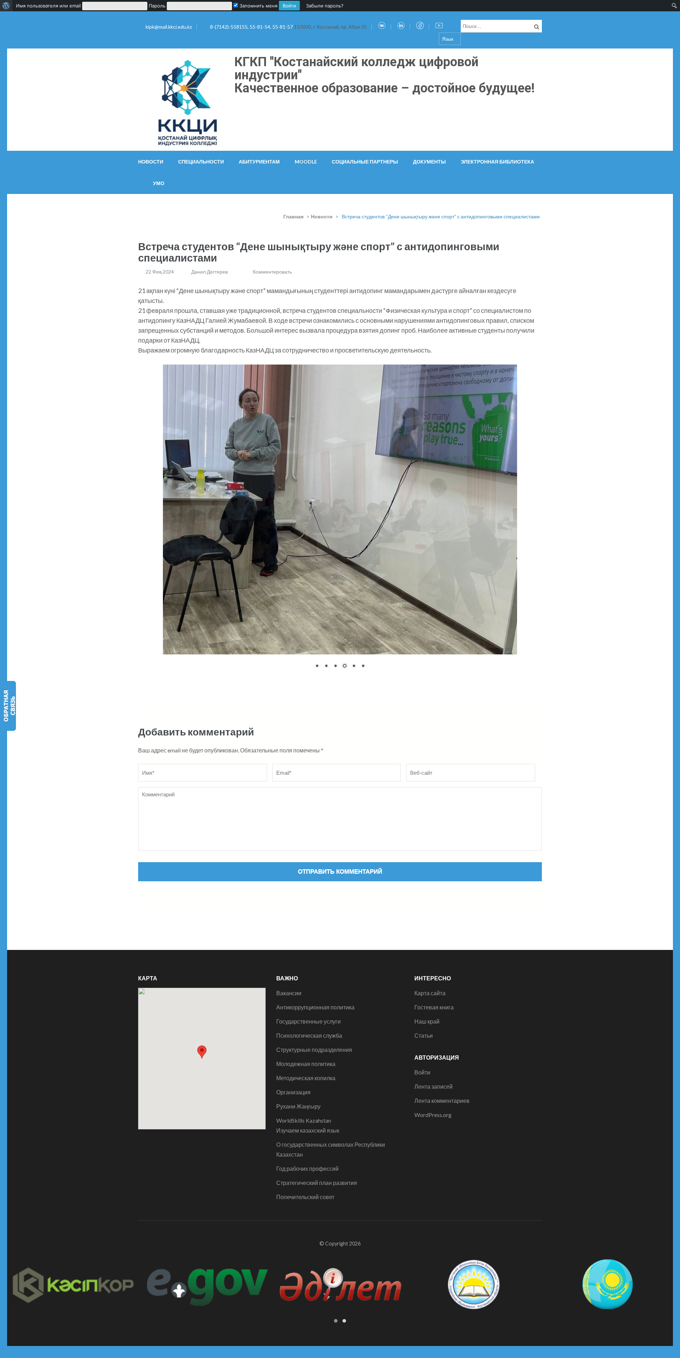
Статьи (423, 1028)
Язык (447, 39)
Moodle (306, 162)
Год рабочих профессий (307, 1161)
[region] (340, 518)
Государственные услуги (308, 1014)
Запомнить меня (257, 5)
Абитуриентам (259, 162)
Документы (429, 162)
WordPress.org (433, 1108)
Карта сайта (430, 986)
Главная (293, 216)
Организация (293, 1085)
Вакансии (288, 986)
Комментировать (272, 272)
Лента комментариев (442, 1093)
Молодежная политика (305, 1057)
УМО (158, 183)
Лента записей (433, 1079)
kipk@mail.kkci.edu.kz (169, 27)
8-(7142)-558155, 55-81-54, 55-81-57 (252, 27)
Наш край (427, 1014)
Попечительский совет (305, 1190)
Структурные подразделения (314, 1042)
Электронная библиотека (497, 162)
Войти (422, 1065)
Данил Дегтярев (209, 272)
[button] (201, 1045)
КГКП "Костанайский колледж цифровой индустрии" (356, 68)
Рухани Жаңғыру (298, 1099)
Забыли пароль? (325, 5)
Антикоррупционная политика (315, 1000)
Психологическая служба (309, 1028)
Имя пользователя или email (48, 5)
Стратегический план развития (316, 1176)
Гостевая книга (434, 1000)
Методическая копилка (305, 1071)
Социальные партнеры (365, 162)
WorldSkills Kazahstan (303, 1113)
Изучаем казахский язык (307, 1123)
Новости (150, 162)
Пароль (157, 5)
